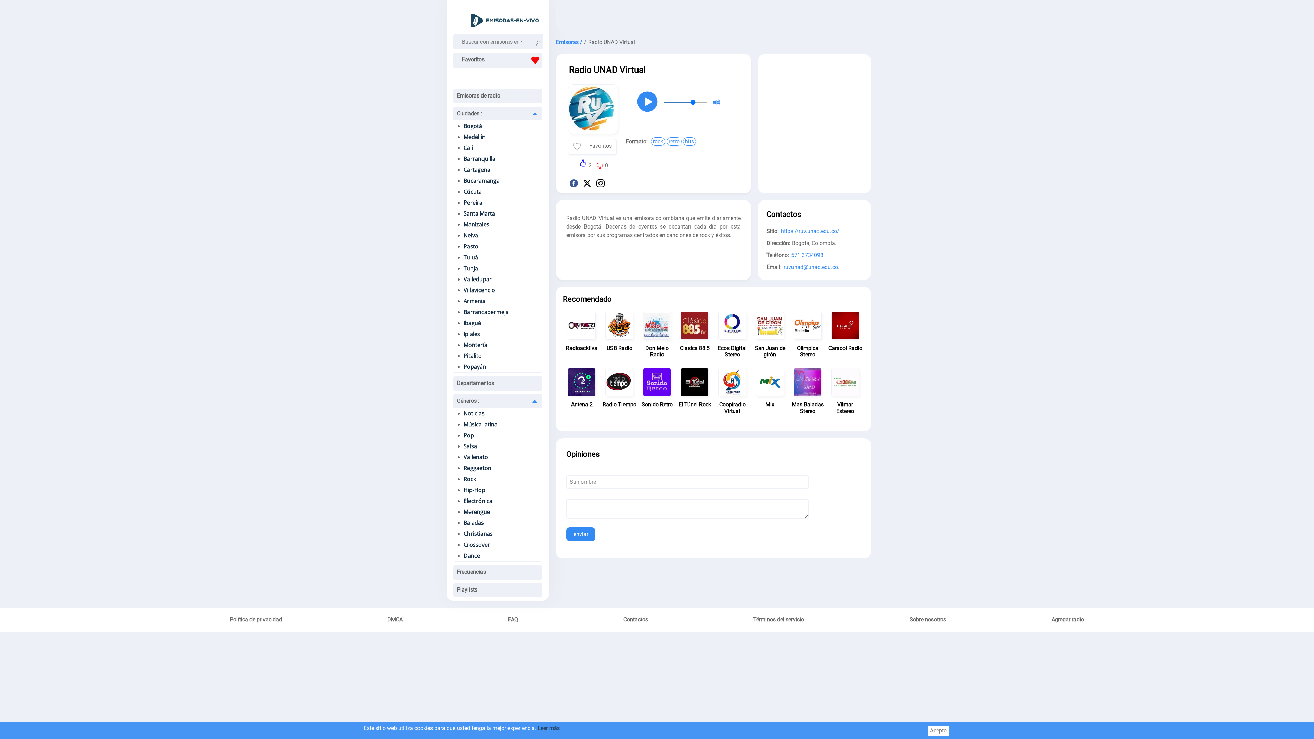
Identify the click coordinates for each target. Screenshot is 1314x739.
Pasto (471, 246)
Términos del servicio (778, 619)
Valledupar (478, 279)
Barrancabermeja (486, 312)
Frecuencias (471, 572)
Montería (475, 345)
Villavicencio (479, 290)
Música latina (481, 424)
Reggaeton (477, 468)
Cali (468, 148)
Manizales (476, 224)
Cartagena (477, 169)
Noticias (474, 413)
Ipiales (472, 334)
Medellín (475, 137)
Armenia (475, 301)
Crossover (477, 544)
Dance (472, 555)
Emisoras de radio (478, 95)
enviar (581, 534)
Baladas (474, 523)
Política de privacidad (256, 619)
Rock (470, 479)
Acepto (938, 730)
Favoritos (473, 59)
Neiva (471, 235)
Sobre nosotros (928, 619)
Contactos (635, 619)
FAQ (513, 619)
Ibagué (472, 323)
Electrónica (478, 501)
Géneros (468, 401)
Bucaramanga (482, 180)
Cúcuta (473, 191)
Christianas (478, 533)
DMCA (395, 619)
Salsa (470, 446)
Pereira (473, 202)
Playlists (467, 589)
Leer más (549, 728)
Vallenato (476, 457)
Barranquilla (479, 159)
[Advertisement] (713, 17)
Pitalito (473, 356)
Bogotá (473, 126)
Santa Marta (479, 213)
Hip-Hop (474, 490)
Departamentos (475, 383)
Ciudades (469, 113)
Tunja (471, 268)
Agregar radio (1068, 619)
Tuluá (471, 257)
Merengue (477, 512)
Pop (469, 435)
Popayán (475, 367)
